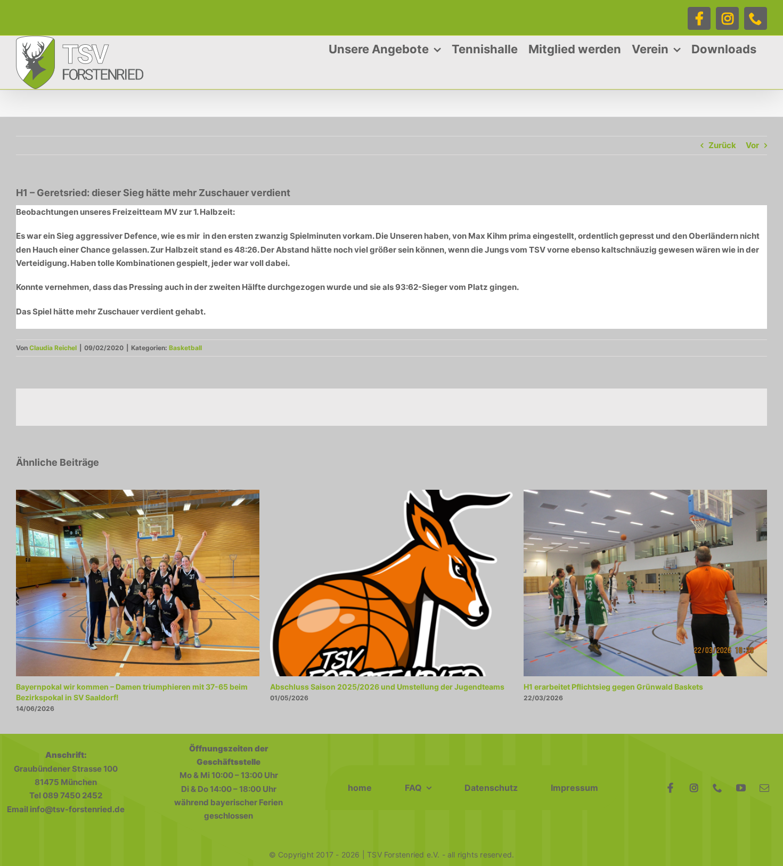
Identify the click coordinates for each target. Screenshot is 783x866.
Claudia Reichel (53, 348)
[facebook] (671, 788)
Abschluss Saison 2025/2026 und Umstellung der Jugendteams (387, 686)
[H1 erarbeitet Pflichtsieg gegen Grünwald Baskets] (645, 495)
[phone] (717, 788)
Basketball (185, 348)
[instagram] (694, 788)
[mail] (764, 788)
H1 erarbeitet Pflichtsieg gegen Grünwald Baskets (613, 686)
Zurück (722, 145)
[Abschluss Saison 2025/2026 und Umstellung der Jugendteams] (391, 495)
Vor (752, 145)
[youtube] (741, 788)
